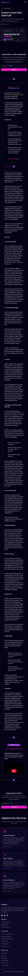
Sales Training (4, 924)
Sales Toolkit (4, 958)
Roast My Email (5, 946)
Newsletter (4, 953)
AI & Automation (5, 927)
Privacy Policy (4, 965)
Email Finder (4, 941)
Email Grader (4, 943)
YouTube (20, 749)
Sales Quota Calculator (7, 939)
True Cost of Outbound (7, 934)
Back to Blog (7, 8)
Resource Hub (5, 963)
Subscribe (14, 69)
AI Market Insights (6, 936)
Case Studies (4, 960)
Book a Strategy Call (14, 159)
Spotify (15, 749)
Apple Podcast (9, 749)
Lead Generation (5, 922)
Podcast (3, 955)
